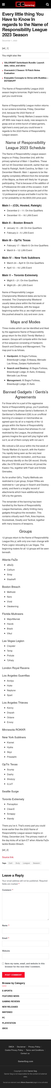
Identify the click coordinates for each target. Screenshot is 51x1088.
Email (5, 938)
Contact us (25, 1053)
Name (5, 925)
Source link (7, 857)
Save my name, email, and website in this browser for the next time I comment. (25, 965)
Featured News (10, 996)
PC (3, 1017)
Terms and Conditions (35, 1050)
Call (10, 863)
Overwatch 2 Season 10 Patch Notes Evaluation (22, 72)
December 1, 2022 (9, 40)
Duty (18, 863)
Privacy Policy (34, 1046)
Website (6, 950)
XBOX (5, 1028)
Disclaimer (21, 1046)
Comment (7, 889)
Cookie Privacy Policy (14, 1050)
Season (36, 863)
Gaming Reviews (11, 1001)
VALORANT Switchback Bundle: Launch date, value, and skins (24, 64)
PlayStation (9, 1022)
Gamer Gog (32, 1071)
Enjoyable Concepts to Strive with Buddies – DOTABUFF (26, 79)
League (26, 863)
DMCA (11, 1046)
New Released (10, 1006)
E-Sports (7, 990)
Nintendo (7, 1012)
